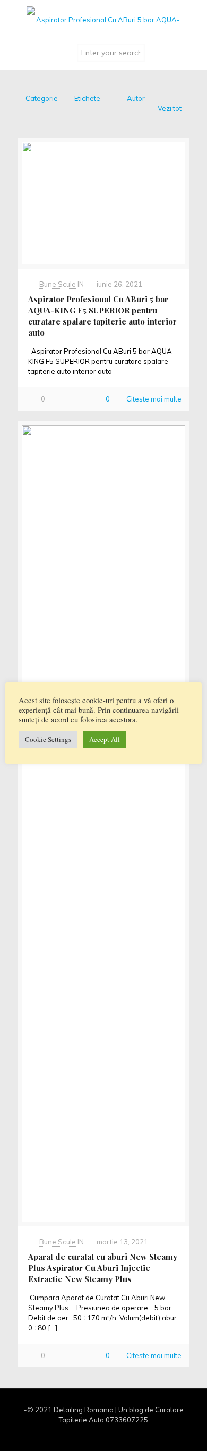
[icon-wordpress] (125, 1435)
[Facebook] (96, 1435)
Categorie (41, 98)
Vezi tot (170, 108)
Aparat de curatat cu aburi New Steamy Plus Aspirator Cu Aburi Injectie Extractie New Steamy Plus (102, 1267)
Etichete (87, 98)
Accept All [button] (104, 739)
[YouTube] (110, 1435)
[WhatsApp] (82, 1435)
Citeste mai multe (154, 399)
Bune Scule (57, 284)
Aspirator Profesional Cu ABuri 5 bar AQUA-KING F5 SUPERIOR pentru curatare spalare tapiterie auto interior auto (102, 316)
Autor (136, 98)
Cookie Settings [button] (48, 739)
